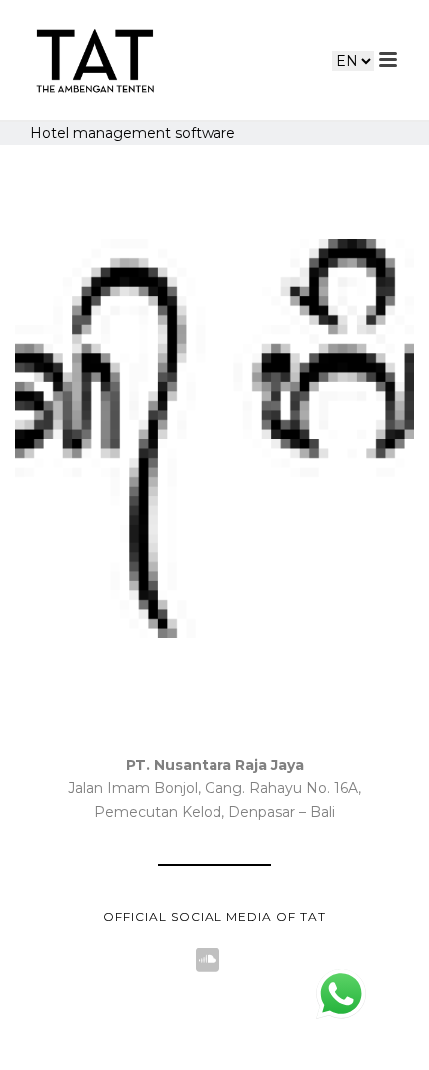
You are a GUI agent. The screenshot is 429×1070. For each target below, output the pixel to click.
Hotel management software (132, 133)
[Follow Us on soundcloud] (207, 961)
